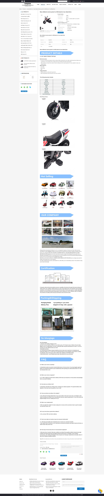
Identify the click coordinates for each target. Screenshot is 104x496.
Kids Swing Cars (24, 18)
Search (69, 1)
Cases (79, 4)
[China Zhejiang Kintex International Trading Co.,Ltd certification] (24, 77)
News (75, 4)
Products (43, 4)
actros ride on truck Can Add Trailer (76, 438)
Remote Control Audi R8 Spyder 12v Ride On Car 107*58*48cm (53, 487)
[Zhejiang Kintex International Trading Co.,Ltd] (28, 4)
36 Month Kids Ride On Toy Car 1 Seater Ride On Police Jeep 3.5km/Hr (37, 482)
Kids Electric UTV (24, 27)
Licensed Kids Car (24, 16)
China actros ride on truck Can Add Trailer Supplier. (36, 494)
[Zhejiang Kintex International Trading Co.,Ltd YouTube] (24, 1)
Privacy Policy (24, 494)
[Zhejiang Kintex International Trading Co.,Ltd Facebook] (22, 1)
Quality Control (62, 4)
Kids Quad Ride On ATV (25, 43)
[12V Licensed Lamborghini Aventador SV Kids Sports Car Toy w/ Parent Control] (79, 463)
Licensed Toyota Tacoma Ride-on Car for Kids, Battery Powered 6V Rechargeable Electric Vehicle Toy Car (53, 469)
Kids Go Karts (23, 23)
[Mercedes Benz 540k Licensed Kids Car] (21, 64)
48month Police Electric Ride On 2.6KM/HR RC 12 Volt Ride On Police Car (37, 484)
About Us (48, 4)
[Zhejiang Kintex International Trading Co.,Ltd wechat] (28, 87)
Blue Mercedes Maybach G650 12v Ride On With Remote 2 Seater (53, 484)
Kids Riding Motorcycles (25, 32)
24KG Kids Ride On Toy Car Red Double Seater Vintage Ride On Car (36, 487)
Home (38, 4)
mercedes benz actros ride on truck (63, 438)
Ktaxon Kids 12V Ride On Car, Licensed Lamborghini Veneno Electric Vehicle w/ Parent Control (61, 469)
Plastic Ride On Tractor (25, 34)
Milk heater (23, 54)
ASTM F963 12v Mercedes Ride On (30, 60)
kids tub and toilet (24, 49)
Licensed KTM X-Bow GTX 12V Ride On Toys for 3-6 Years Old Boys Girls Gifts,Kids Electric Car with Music (70, 469)
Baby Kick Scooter (24, 29)
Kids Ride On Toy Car (25, 14)
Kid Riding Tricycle (24, 25)
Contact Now (60, 32)
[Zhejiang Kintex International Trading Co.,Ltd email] (22, 87)
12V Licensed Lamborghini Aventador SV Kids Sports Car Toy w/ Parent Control (79, 469)
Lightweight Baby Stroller (26, 45)
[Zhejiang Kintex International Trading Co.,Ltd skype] (30, 87)
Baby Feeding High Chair (25, 47)
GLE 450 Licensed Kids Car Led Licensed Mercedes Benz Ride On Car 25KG (53, 482)
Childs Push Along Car (25, 20)
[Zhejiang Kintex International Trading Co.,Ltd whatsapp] (25, 87)
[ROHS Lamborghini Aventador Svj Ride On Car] (21, 67)
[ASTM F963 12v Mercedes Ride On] (21, 61)
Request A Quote (76, 1)
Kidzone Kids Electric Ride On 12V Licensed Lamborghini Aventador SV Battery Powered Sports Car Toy (44, 469)
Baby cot (22, 52)
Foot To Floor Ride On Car (26, 38)
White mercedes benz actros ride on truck (49, 438)
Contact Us (70, 4)
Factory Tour (55, 4)
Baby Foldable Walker (25, 40)
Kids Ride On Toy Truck (25, 36)
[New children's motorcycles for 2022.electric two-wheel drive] (47, 20)
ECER (82, 494)
